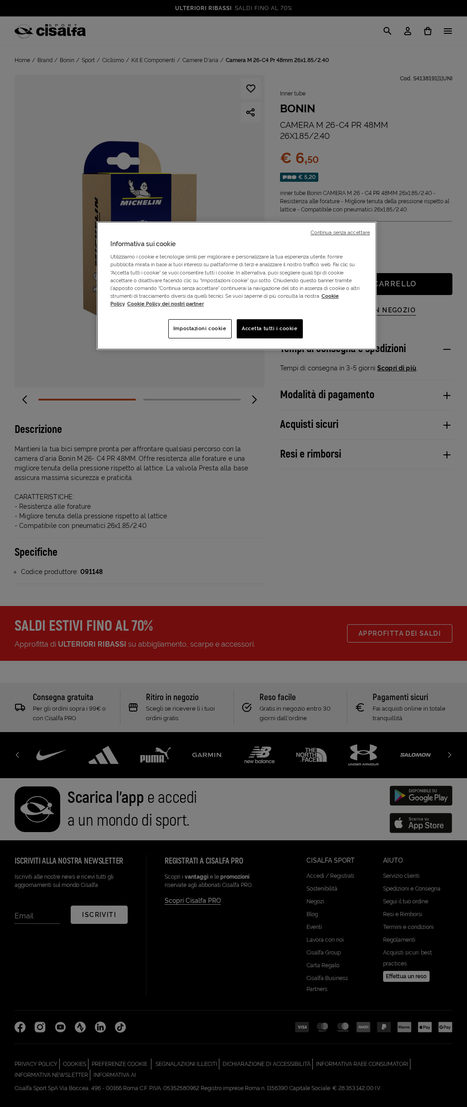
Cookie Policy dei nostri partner (165, 303)
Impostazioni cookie (200, 328)
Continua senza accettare (340, 232)
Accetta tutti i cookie (270, 328)
